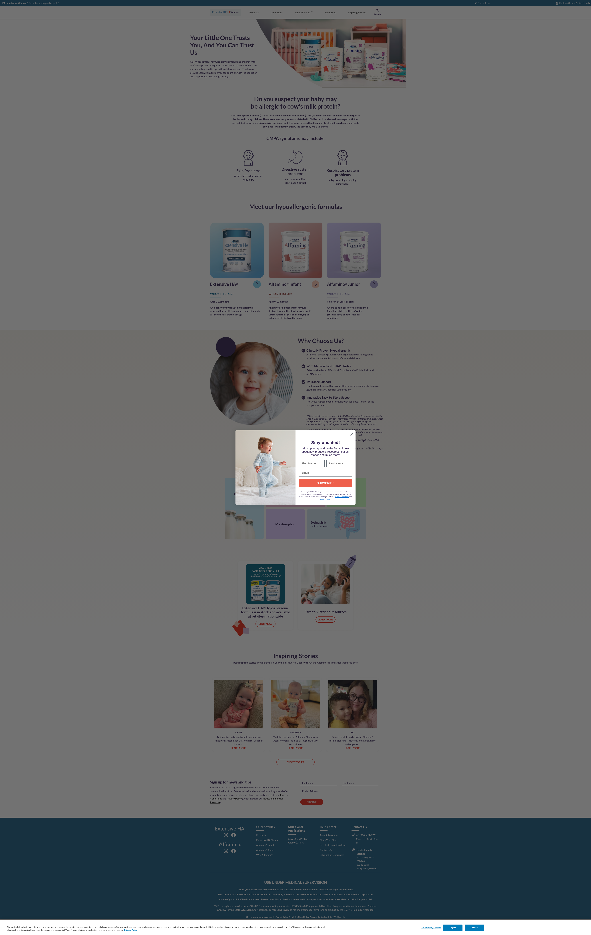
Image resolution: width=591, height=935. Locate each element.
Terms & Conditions (342, 497)
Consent (474, 927)
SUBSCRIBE (325, 483)
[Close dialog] (351, 434)
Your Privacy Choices (431, 927)
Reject (453, 927)
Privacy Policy (130, 930)
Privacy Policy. (325, 499)
